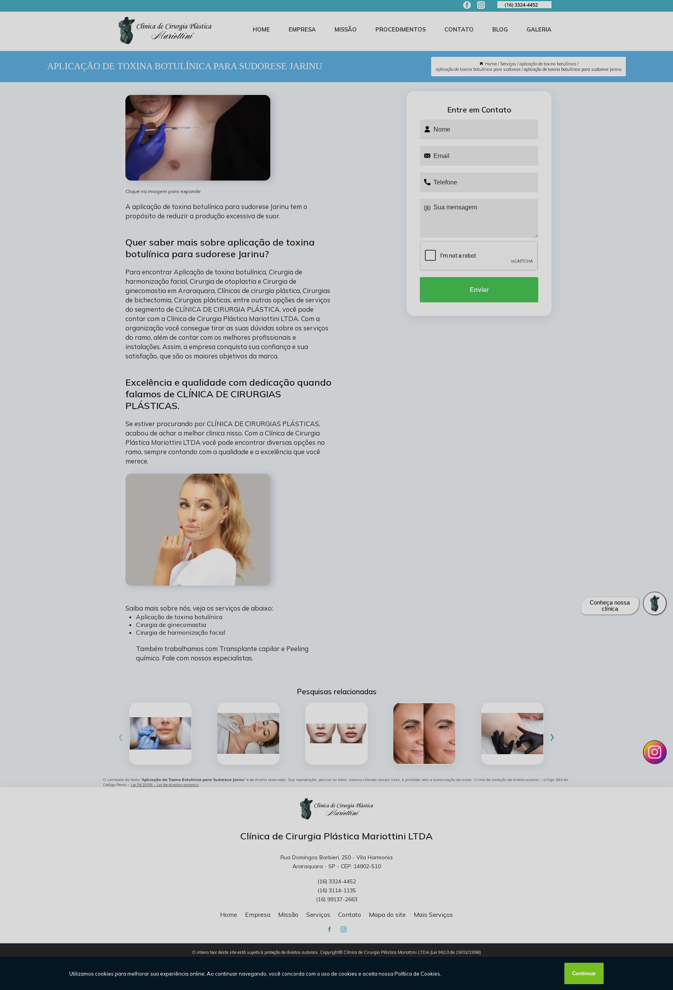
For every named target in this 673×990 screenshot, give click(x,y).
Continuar (584, 973)
